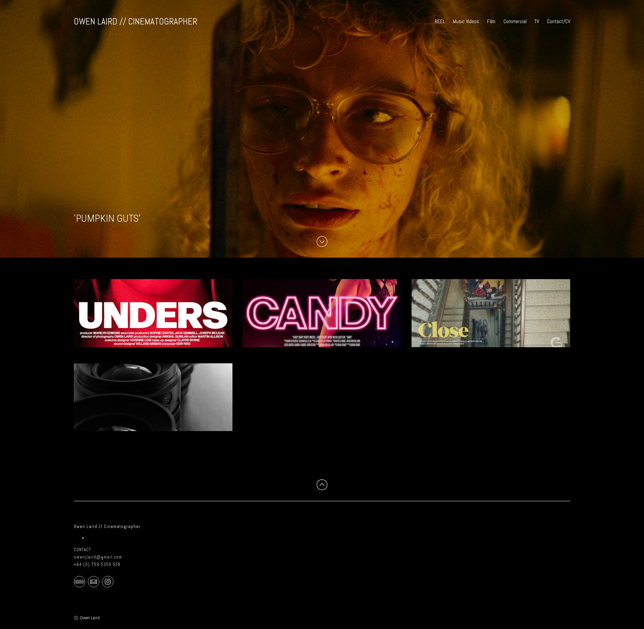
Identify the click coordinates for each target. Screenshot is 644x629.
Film (491, 21)
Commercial (515, 21)
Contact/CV (558, 21)
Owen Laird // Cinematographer (107, 526)
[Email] (93, 581)
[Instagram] (107, 581)
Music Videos (466, 21)
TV (536, 21)
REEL (440, 21)
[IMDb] (79, 581)
